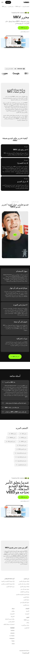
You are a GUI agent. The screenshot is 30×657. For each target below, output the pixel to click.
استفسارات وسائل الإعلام (9, 624)
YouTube (12, 630)
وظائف (12, 611)
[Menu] (2, 2)
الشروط (12, 616)
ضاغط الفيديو (26, 597)
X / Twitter (12, 635)
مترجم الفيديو (26, 605)
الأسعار (27, 611)
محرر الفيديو (10, 6)
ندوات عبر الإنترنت (25, 625)
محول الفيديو (26, 599)
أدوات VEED (18, 6)
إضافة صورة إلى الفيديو (24, 581)
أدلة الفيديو (27, 628)
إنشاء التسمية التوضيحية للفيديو (22, 594)
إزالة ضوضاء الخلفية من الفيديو (7, 584)
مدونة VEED (26, 620)
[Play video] (15, 234)
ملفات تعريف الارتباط (9, 619)
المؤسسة (27, 613)
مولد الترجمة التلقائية (24, 591)
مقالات (27, 622)
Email (13, 643)
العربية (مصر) (26, 652)
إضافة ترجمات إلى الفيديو (23, 584)
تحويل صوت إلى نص (25, 589)
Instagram (12, 638)
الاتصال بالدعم (11, 621)
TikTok (13, 641)
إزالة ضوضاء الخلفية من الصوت (7, 581)
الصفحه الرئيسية (26, 6)
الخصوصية (12, 613)
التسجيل (8, 2)
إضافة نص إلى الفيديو (24, 586)
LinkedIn (12, 633)
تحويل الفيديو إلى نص (24, 602)
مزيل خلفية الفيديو (10, 586)
